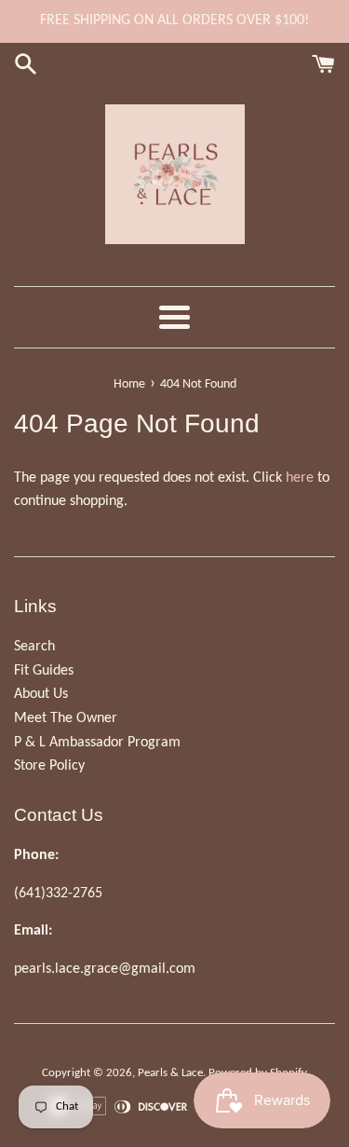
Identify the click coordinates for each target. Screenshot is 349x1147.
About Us (41, 694)
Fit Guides (44, 670)
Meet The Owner (65, 718)
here (300, 478)
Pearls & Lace (170, 1073)
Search (34, 646)
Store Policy (49, 765)
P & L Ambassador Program (97, 742)
